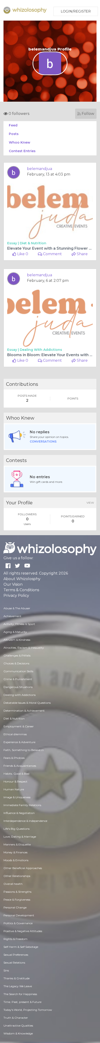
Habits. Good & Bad (16, 773)
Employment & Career (18, 726)
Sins (6, 970)
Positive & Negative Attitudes (22, 931)
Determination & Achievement (24, 710)
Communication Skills (18, 671)
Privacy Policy (16, 595)
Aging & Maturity (15, 632)
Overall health (13, 884)
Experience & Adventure (19, 742)
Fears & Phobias (14, 758)
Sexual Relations (14, 962)
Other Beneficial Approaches (22, 868)
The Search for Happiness (20, 994)
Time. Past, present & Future (22, 1002)
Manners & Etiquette (17, 844)
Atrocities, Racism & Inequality (23, 647)
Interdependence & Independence (25, 821)
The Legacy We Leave (17, 986)
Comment (52, 254)
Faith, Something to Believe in (23, 750)
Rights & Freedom (15, 939)
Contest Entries (22, 151)
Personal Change (15, 907)
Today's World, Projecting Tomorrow (27, 1010)
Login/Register (76, 11)
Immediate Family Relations (22, 805)
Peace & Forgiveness (16, 899)
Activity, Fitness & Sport (19, 624)
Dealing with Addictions (41, 350)
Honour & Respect (15, 781)
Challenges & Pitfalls (16, 655)
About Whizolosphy (21, 579)
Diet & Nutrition (33, 243)
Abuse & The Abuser (16, 608)
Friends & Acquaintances (19, 765)
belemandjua (39, 169)
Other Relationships (16, 876)
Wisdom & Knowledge (18, 1033)
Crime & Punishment (17, 679)
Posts (14, 134)
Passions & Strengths (17, 891)
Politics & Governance (18, 923)
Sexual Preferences (15, 954)
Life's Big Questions (16, 828)
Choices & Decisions (16, 663)
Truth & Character (15, 1017)
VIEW (90, 502)
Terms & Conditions (21, 590)
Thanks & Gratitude (16, 978)
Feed (13, 125)
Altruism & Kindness (16, 639)
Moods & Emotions (15, 860)
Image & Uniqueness (16, 797)
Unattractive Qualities (18, 1025)
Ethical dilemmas (15, 734)
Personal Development (18, 915)
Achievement (12, 616)
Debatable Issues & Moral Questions (27, 702)
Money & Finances (15, 852)
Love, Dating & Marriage (19, 836)
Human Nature (13, 789)
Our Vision (13, 584)
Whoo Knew (19, 142)
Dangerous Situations (18, 687)
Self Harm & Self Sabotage (20, 947)
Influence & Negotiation (19, 813)
